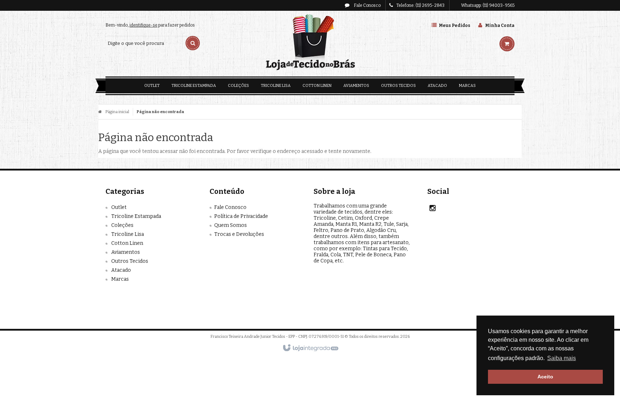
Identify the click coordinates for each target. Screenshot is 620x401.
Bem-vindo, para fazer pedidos (150, 25)
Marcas (120, 279)
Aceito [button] (545, 376)
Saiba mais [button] (561, 358)
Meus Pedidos (454, 25)
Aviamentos (125, 252)
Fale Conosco (367, 5)
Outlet (119, 207)
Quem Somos (230, 225)
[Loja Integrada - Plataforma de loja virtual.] (310, 348)
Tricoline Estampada (136, 216)
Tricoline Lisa (127, 234)
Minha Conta (500, 25)
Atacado (121, 270)
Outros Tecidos (129, 261)
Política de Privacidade (241, 216)
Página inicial (117, 111)
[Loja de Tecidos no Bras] (309, 42)
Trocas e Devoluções (239, 234)
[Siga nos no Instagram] (432, 209)
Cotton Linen (127, 243)
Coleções (122, 225)
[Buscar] (192, 43)
